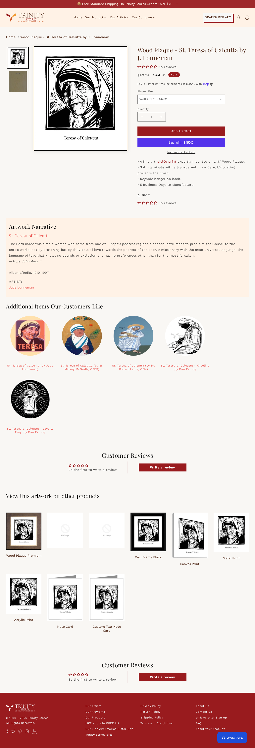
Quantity (143, 109)
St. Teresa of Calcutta (29, 235)
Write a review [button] (162, 467)
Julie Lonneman (21, 287)
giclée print (166, 161)
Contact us (204, 711)
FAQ (198, 723)
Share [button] (146, 195)
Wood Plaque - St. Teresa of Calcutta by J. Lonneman (64, 37)
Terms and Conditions (156, 723)
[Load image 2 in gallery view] (17, 81)
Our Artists (93, 705)
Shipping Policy (151, 717)
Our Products (95, 717)
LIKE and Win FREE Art (102, 723)
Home (11, 37)
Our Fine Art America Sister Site (109, 728)
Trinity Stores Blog (99, 734)
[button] (96, 18)
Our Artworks (95, 711)
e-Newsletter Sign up (211, 717)
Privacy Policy (150, 705)
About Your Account (210, 728)
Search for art (218, 17)
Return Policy (150, 711)
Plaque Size (145, 91)
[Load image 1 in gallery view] (17, 58)
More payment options (181, 152)
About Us (202, 705)
